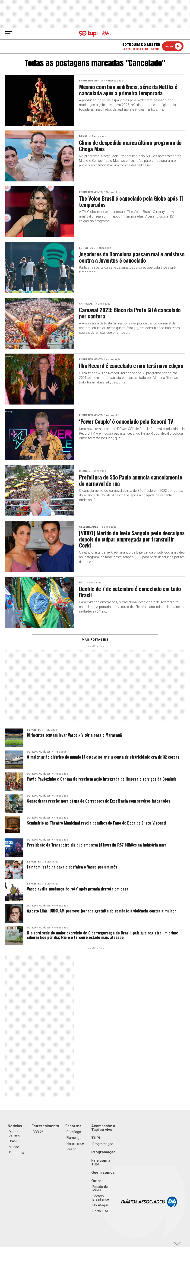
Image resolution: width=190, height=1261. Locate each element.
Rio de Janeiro (14, 1133)
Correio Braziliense (100, 1198)
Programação (102, 1144)
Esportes (73, 1126)
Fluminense (75, 1143)
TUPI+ (96, 1138)
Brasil (13, 1141)
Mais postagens (95, 639)
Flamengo (74, 1138)
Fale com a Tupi (100, 1162)
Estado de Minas (100, 1188)
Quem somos (103, 1172)
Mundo (14, 1147)
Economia (16, 1153)
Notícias (15, 1126)
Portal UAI (100, 1211)
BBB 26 (38, 1132)
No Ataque (100, 1205)
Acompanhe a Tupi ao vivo (103, 1128)
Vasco (71, 1149)
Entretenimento (45, 1126)
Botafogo (73, 1132)
